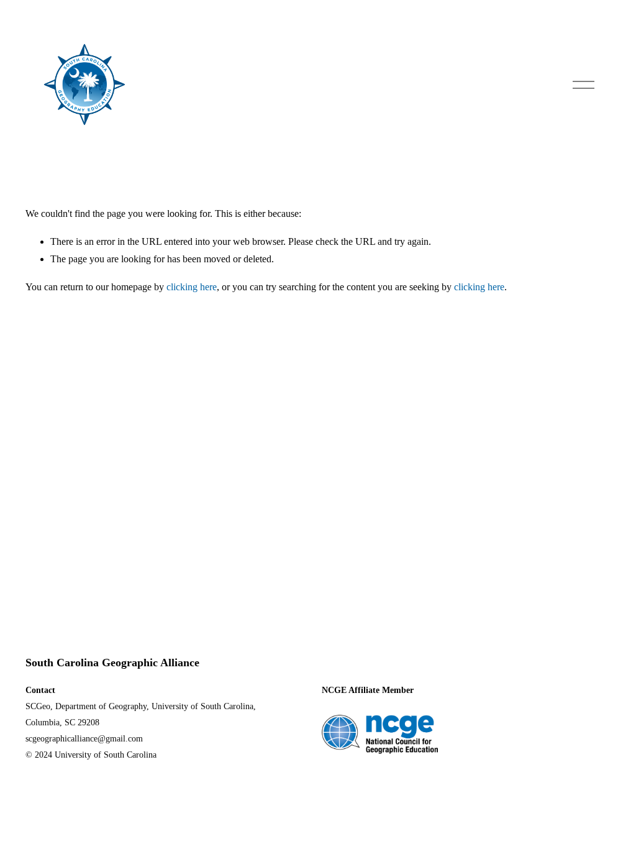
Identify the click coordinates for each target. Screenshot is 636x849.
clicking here (191, 287)
